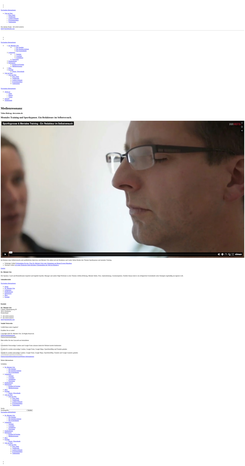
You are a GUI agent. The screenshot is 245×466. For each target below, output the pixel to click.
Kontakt (7, 297)
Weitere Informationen (27, 356)
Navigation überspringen (8, 10)
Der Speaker (12, 369)
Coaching (11, 377)
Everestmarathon (13, 20)
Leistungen (8, 290)
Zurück (3, 268)
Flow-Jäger (11, 15)
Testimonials (8, 100)
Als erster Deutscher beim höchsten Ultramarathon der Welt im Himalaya (37, 265)
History (10, 95)
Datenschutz (4, 335)
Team (10, 93)
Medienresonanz (13, 388)
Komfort (34, 349)
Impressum (11, 335)
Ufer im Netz (9, 13)
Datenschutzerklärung (7, 356)
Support (7, 98)
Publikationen (9, 292)
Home (6, 286)
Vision (10, 97)
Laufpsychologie (13, 18)
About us (7, 92)
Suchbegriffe (5, 410)
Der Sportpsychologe (14, 370)
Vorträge (11, 376)
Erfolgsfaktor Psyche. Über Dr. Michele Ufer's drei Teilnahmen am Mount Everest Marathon (44, 263)
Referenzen (8, 293)
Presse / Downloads (14, 393)
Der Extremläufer (13, 372)
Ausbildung (12, 379)
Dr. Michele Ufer (10, 288)
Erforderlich (31, 345)
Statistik (39, 353)
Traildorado (11, 17)
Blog (6, 295)
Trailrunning (12, 22)
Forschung (11, 381)
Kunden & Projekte (14, 386)
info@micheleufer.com (8, 28)
